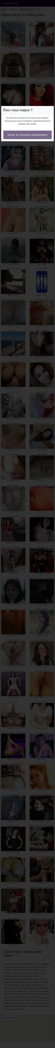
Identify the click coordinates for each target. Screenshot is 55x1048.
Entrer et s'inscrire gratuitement (27, 134)
